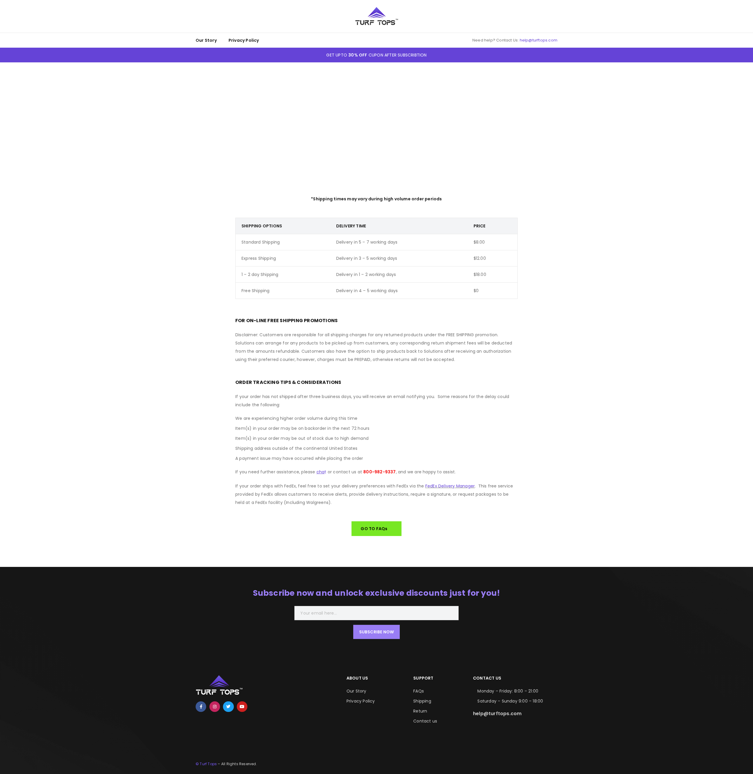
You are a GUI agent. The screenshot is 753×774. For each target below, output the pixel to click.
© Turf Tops (206, 763)
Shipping (422, 701)
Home (346, 113)
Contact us (425, 721)
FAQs (418, 691)
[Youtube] (242, 706)
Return (420, 711)
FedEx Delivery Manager (450, 486)
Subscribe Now (376, 632)
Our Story (206, 40)
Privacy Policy (244, 40)
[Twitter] (228, 706)
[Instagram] (214, 706)
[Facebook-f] (201, 706)
